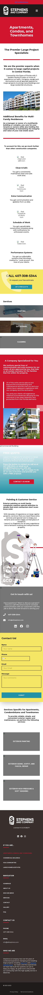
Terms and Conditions (26, 992)
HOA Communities (9, 862)
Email (4, 664)
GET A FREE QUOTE (21, 287)
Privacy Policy (14, 992)
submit (21, 695)
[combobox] (4, 658)
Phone (4, 654)
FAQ (4, 912)
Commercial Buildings (11, 858)
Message (5, 674)
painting (24, 963)
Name (4, 645)
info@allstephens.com (11, 942)
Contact (6, 902)
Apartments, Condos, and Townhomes (17, 853)
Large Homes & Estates (11, 867)
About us (6, 888)
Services (6, 898)
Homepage (7, 883)
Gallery (6, 907)
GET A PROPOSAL (21, 2)
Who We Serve (8, 893)
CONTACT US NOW (21, 482)
